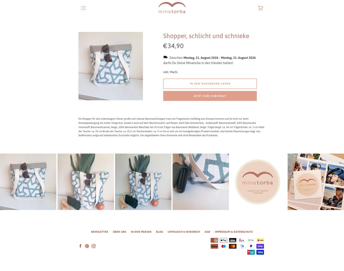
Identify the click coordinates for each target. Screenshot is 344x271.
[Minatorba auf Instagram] (94, 245)
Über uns (119, 231)
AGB (207, 231)
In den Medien (141, 231)
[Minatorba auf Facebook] (80, 245)
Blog (159, 231)
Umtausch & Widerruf (184, 231)
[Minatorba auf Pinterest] (87, 245)
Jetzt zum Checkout (210, 96)
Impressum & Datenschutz (234, 231)
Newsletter (99, 231)
